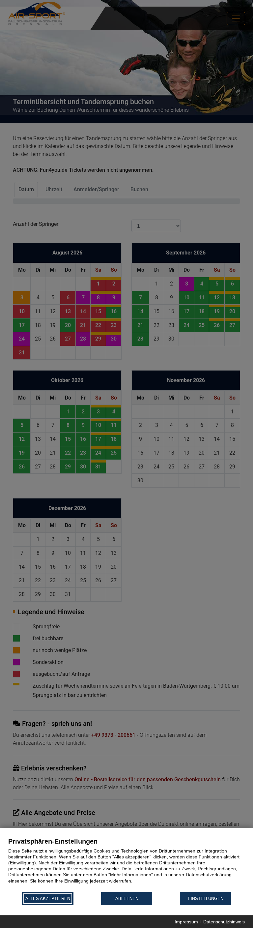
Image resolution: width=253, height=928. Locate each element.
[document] (126, 864)
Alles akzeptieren (47, 898)
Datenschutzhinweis (224, 921)
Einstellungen (205, 898)
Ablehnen (126, 898)
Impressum (186, 921)
